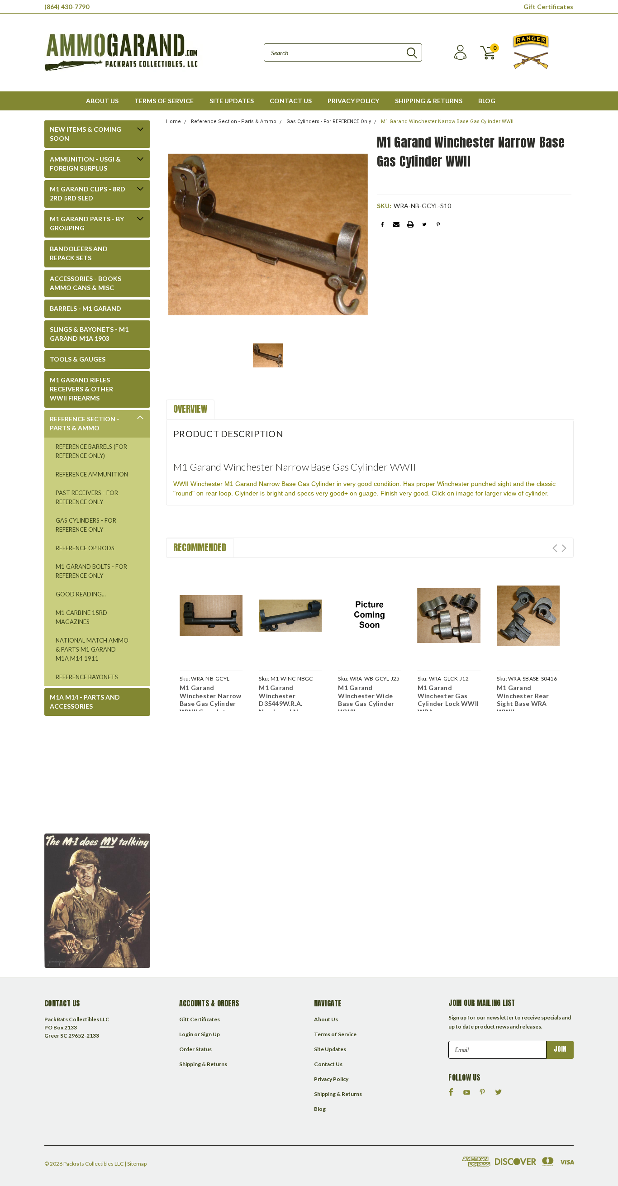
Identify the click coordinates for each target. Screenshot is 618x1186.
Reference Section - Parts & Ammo (84, 423)
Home (173, 121)
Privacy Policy (353, 101)
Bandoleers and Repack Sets (79, 253)
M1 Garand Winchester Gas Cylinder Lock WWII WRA (448, 699)
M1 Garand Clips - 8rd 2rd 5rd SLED (87, 193)
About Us (102, 101)
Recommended (199, 547)
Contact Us (291, 101)
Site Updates (231, 101)
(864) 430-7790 (66, 6)
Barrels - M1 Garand (85, 308)
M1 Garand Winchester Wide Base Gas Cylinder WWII (366, 699)
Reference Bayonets (87, 677)
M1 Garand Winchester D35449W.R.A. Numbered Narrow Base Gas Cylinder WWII (288, 707)
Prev (555, 548)
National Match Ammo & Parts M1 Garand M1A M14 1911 (92, 649)
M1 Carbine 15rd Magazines (81, 617)
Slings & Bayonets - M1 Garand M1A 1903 (89, 333)
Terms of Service (164, 101)
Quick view (211, 614)
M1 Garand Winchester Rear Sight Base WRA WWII (523, 699)
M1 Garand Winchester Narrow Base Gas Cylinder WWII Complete (210, 699)
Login (186, 1034)
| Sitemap (135, 1163)
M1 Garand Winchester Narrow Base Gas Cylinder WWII (447, 121)
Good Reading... (81, 594)
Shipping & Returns (428, 101)
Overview (190, 409)
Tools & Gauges (77, 359)
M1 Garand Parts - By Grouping (87, 223)
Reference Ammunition (92, 474)
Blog (486, 101)
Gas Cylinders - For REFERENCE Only (86, 525)
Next (564, 548)
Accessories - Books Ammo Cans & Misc (85, 283)
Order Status (195, 1049)
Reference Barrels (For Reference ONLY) (91, 451)
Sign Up (210, 1034)
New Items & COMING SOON (85, 133)
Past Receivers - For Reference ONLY (87, 497)
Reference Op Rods (85, 548)
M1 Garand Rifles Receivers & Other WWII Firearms (81, 389)
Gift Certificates (548, 6)
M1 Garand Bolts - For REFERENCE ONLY (91, 571)
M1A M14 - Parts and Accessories (85, 701)
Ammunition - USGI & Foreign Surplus (85, 163)
